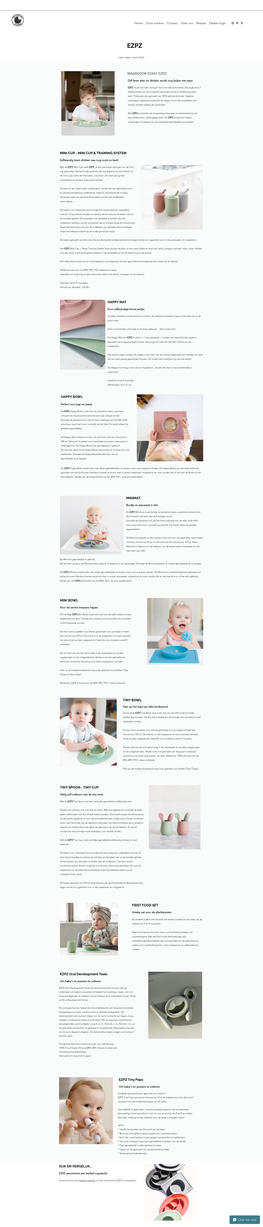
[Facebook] (241, 23)
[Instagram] (232, 23)
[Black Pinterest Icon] (237, 23)
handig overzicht (87, 1180)
